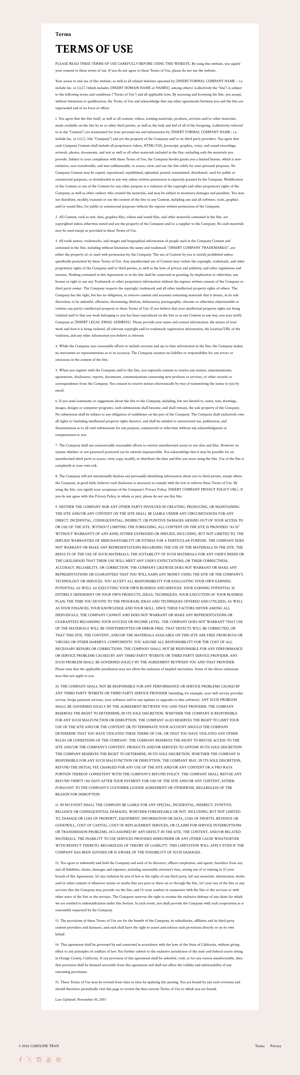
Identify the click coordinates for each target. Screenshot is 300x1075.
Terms (260, 1046)
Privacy (275, 1046)
